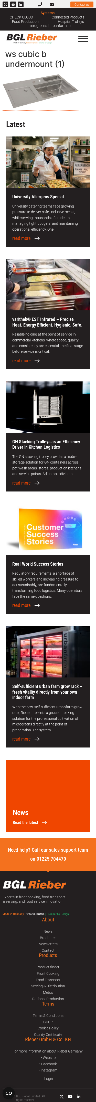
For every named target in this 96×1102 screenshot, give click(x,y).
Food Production (25, 21)
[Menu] (83, 39)
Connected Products (68, 17)
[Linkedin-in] (21, 4)
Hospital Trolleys (71, 21)
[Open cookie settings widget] (9, 1093)
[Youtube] (13, 4)
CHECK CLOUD (21, 17)
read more (21, 238)
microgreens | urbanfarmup (49, 26)
